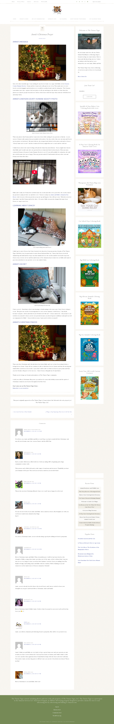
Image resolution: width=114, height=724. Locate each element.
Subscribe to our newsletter (21, 388)
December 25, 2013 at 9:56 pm (32, 601)
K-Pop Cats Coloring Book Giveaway (89, 513)
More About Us (82, 76)
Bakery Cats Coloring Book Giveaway (89, 495)
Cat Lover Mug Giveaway (89, 510)
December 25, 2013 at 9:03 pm (32, 623)
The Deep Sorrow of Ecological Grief (89, 491)
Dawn (25, 622)
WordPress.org (57, 715)
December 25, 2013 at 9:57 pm (32, 578)
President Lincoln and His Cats (86, 538)
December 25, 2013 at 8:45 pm (32, 644)
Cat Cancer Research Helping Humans (89, 498)
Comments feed (57, 712)
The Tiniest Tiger (57, 10)
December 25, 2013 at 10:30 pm (33, 549)
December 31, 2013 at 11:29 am (33, 431)
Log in (57, 707)
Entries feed (57, 709)
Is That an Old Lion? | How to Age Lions (89, 543)
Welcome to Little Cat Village (89, 501)
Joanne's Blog (42, 38)
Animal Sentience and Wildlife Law (89, 488)
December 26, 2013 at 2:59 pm (32, 483)
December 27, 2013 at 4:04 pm (32, 453)
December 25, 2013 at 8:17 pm (32, 673)
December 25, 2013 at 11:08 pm (33, 528)
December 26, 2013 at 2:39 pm (32, 503)
